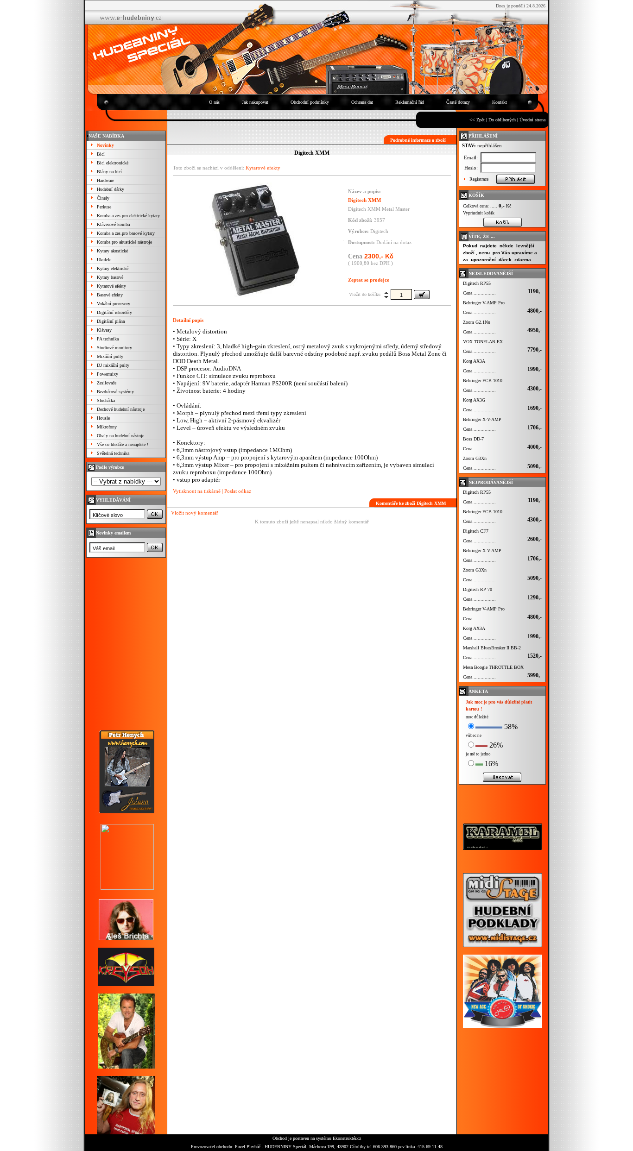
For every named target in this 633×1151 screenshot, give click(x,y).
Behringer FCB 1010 (482, 380)
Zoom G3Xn (475, 458)
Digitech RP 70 (477, 589)
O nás (214, 102)
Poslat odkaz (237, 491)
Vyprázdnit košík (478, 212)
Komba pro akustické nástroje (124, 242)
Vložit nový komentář (194, 513)
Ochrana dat (362, 102)
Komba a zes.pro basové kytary (126, 233)
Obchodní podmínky (310, 102)
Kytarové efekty (111, 286)
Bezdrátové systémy (115, 391)
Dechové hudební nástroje (121, 409)
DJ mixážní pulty (113, 365)
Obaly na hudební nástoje (120, 435)
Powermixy (107, 374)
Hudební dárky (110, 189)
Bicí (101, 154)
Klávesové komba (113, 224)
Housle (103, 418)
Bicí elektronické (112, 162)
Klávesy (104, 330)
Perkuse (104, 206)
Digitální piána (111, 321)
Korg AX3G (474, 400)
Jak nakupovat (255, 102)
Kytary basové (110, 277)
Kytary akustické (112, 250)
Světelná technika (113, 453)
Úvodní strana (532, 119)
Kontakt (499, 102)
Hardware (105, 180)
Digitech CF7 (475, 531)
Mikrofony (107, 426)
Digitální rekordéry (114, 312)
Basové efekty (110, 294)
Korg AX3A (474, 361)
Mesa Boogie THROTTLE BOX (493, 667)
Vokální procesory (113, 303)
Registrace (478, 179)
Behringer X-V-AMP (482, 419)
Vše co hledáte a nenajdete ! (122, 444)
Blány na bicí (109, 171)
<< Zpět (477, 119)
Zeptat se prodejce (368, 280)
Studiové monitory (114, 347)
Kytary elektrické (112, 268)
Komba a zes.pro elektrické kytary (128, 215)
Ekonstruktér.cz (347, 1138)
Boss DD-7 (473, 438)
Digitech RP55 (477, 283)
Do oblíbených (502, 119)
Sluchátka (106, 400)
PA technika (108, 338)
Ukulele (104, 259)
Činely (103, 198)
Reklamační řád (409, 102)
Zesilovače (106, 382)
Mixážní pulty (110, 356)
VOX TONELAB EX (483, 341)
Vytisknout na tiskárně (197, 491)
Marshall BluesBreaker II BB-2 (492, 647)
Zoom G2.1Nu (476, 322)
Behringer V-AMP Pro (484, 302)
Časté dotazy (458, 102)
